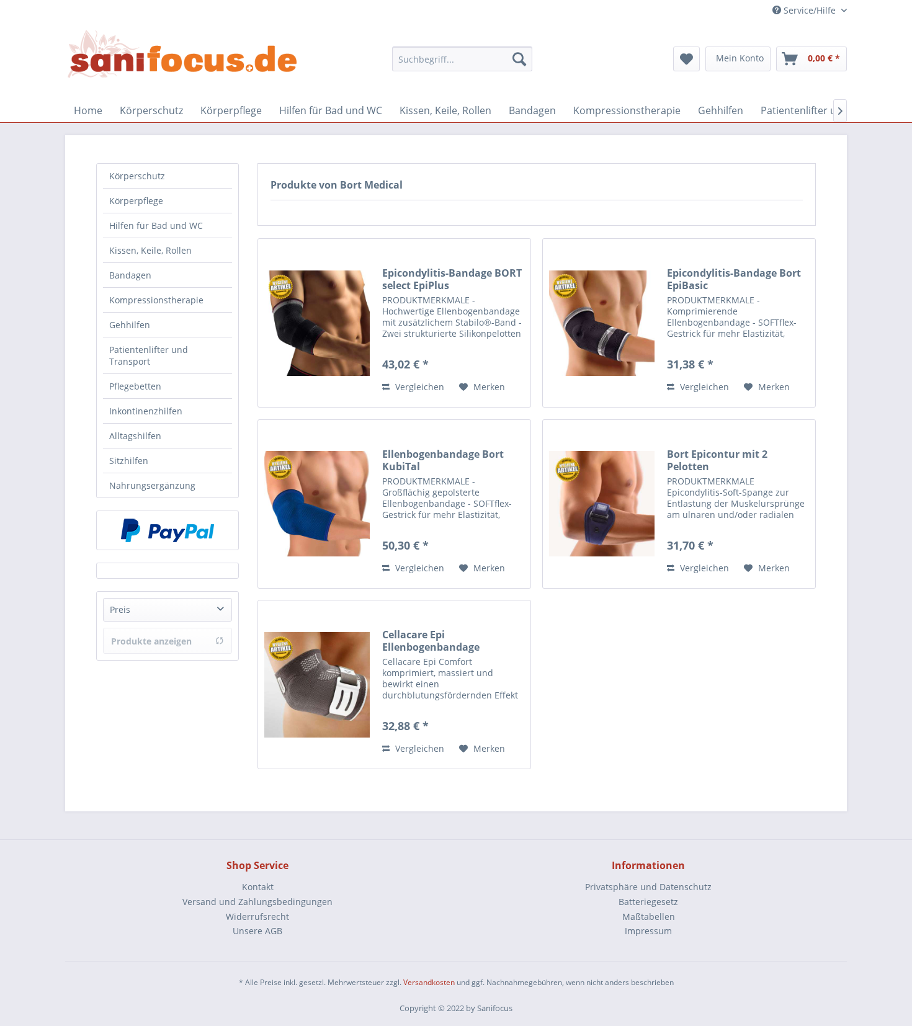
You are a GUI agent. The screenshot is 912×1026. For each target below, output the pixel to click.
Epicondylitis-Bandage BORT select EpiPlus (452, 279)
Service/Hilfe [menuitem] (809, 10)
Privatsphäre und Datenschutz (648, 887)
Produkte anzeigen (151, 641)
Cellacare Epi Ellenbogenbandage (431, 640)
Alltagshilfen (135, 436)
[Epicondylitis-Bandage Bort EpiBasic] (602, 323)
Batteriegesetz (648, 902)
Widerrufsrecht (257, 916)
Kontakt (258, 887)
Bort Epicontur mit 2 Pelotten (717, 460)
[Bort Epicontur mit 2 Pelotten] (602, 504)
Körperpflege (136, 201)
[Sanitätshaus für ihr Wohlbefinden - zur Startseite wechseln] (182, 55)
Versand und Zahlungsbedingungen (257, 902)
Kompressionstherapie (156, 300)
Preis (120, 609)
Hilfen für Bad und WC (156, 225)
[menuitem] (462, 59)
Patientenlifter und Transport (148, 355)
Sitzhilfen (128, 460)
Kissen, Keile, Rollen (150, 250)
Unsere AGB (257, 931)
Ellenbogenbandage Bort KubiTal (443, 460)
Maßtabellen (648, 916)
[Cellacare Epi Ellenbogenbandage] (317, 684)
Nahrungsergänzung (152, 485)
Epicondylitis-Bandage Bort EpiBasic (734, 279)
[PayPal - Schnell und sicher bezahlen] (167, 530)
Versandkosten (429, 982)
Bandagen (130, 275)
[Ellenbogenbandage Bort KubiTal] (317, 504)
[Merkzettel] (686, 59)
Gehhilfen (129, 325)
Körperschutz (137, 176)
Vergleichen (418, 387)
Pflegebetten (135, 386)
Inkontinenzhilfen (145, 411)
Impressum (648, 931)
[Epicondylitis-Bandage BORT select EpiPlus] (317, 323)
